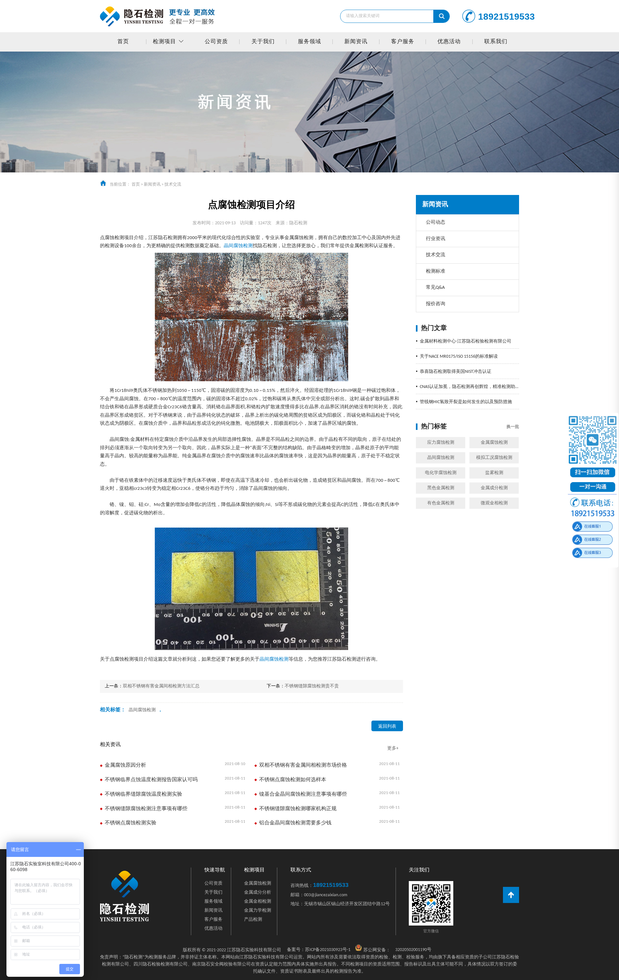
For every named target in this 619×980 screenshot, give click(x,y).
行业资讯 (435, 239)
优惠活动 (449, 41)
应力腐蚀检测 (440, 442)
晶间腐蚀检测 (440, 457)
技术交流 (172, 184)
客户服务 (402, 41)
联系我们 (495, 41)
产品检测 (253, 919)
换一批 (512, 427)
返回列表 (387, 726)
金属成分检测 (494, 488)
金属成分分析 (257, 892)
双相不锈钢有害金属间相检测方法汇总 (161, 686)
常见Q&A (435, 287)
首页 (123, 41)
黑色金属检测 (440, 488)
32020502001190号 (413, 949)
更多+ (392, 748)
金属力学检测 (257, 910)
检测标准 (435, 271)
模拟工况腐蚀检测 (494, 457)
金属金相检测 (257, 901)
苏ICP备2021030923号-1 (318, 949)
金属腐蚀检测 (494, 442)
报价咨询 (435, 304)
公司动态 (435, 222)
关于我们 (263, 41)
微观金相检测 (494, 503)
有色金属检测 (440, 503)
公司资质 (216, 41)
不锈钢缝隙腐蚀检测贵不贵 (312, 686)
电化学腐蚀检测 (441, 473)
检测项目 (164, 41)
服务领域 (309, 41)
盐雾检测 (494, 473)
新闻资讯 (356, 41)
